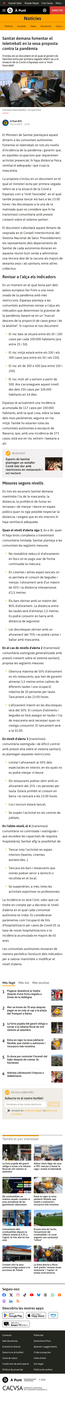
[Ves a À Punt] (16, 10)
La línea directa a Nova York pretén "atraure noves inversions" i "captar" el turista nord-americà (47, 1268)
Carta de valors (9, 1358)
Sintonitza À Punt (42, 1341)
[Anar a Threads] (46, 1295)
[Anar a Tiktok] (25, 1295)
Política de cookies (43, 1369)
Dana (33, 26)
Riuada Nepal (32, 3)
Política (9, 26)
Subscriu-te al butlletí (13, 1352)
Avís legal (38, 1364)
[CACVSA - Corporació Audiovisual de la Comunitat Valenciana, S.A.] (25, 1388)
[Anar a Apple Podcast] (4, 1301)
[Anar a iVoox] (60, 1295)
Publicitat (38, 1335)
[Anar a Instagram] (18, 1295)
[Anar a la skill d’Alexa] (53, 1315)
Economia (46, 26)
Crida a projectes (42, 1352)
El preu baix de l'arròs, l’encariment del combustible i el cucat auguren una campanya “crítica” (46, 1234)
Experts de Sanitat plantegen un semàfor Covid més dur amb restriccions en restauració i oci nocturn (24, 466)
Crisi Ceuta (47, 3)
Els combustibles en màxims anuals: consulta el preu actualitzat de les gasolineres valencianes (16, 1200)
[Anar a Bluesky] (39, 1295)
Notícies (32, 18)
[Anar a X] (11, 1295)
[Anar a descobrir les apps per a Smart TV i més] (16, 1324)
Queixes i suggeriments (45, 1346)
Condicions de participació (15, 1364)
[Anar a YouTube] (32, 1295)
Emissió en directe (11, 1346)
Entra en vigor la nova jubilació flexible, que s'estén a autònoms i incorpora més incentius (46, 1200)
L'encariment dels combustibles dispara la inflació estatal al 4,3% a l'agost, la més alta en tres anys (15, 1234)
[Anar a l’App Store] (36, 1315)
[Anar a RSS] (18, 1301)
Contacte (7, 1335)
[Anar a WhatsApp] (53, 1295)
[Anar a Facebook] (4, 1295)
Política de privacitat (12, 1369)
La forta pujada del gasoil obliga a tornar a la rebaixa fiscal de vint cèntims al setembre (16, 1167)
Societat (21, 26)
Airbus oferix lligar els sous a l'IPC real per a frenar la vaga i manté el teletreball (47, 1166)
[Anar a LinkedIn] (11, 1301)
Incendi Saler (15, 3)
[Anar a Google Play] (13, 1315)
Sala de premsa (10, 1341)
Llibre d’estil (40, 1358)
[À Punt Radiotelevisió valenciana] (19, 1380)
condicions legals (33, 1110)
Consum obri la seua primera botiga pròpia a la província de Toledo (16, 1267)
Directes (57, 10)
